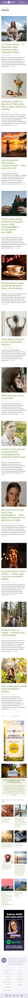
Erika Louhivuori (6, 401)
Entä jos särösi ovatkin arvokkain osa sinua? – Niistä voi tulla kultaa (12, 286)
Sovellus (20, 982)
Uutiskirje (7, 979)
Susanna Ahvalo (6, 55)
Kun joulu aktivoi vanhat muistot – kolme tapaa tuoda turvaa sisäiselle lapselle (13, 575)
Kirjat (7, 976)
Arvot (20, 970)
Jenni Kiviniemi (5, 112)
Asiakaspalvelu (8, 973)
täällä (21, 964)
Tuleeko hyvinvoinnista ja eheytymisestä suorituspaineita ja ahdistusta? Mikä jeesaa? (13, 453)
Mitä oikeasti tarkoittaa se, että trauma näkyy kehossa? (12, 342)
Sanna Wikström (4, 869)
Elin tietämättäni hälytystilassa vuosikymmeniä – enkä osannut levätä (13, 164)
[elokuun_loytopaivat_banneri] (14, 740)
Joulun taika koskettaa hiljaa (18, 844)
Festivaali (20, 973)
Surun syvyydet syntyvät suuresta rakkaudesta (6, 819)
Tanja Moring (5, 171)
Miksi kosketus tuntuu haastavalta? (12, 397)
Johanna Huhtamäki (5, 822)
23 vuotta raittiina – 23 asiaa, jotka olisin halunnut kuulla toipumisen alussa (12, 48)
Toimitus (20, 984)
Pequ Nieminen (17, 897)
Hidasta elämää (8, 2)
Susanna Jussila (4, 906)
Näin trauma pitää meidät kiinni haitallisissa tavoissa (14, 689)
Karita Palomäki (6, 347)
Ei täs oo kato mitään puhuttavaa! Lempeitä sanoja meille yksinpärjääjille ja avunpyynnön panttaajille (12, 226)
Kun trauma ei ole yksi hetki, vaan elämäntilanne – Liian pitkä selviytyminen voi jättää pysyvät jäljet (13, 515)
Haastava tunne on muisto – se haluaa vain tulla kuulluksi (13, 633)
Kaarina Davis (4, 848)
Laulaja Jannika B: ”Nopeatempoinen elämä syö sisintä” (6, 866)
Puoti (7, 984)
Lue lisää (13, 66)
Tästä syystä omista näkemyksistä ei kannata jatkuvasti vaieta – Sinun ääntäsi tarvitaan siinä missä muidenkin (20, 821)
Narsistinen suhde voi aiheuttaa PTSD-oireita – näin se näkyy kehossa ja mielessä (13, 105)
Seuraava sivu (16, 716)
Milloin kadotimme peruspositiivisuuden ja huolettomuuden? (7, 845)
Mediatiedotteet (7, 982)
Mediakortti (20, 979)
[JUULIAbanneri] (14, 930)
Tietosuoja (8, 987)
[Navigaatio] (26, 2)
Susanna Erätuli (18, 847)
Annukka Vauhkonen (7, 523)
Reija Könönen (17, 827)
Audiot (8, 970)
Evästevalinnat (8, 990)
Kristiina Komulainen (19, 875)
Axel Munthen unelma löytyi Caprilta (18, 894)
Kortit (20, 976)
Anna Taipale (5, 235)
